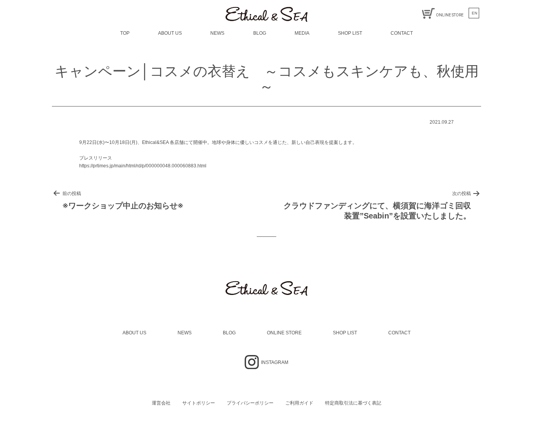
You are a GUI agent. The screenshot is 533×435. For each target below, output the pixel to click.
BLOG (259, 33)
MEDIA (302, 33)
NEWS (217, 33)
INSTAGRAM (274, 362)
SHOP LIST (350, 33)
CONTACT (402, 33)
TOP (125, 33)
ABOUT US (170, 33)
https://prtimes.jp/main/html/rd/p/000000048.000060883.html (142, 166)
